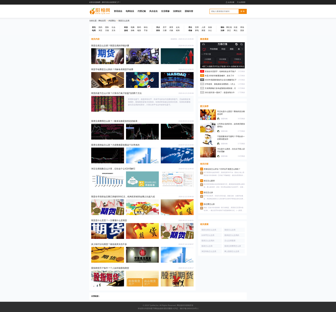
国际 (107, 27)
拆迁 (229, 30)
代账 (171, 30)
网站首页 (102, 21)
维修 (190, 30)
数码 (139, 27)
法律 (222, 30)
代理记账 (142, 11)
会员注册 (231, 2)
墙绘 (222, 27)
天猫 (107, 30)
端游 (139, 30)
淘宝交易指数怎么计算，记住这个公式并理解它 (113, 169)
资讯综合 (118, 11)
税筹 (178, 30)
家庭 (203, 30)
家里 (171, 27)
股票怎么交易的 (207, 241)
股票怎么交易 (206, 246)
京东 (113, 30)
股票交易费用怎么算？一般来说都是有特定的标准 (114, 121)
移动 (146, 27)
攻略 (132, 30)
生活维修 (165, 11)
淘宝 (100, 30)
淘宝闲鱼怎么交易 (208, 251)
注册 (165, 30)
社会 (113, 27)
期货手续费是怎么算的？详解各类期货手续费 (112, 69)
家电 (197, 30)
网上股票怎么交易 (231, 251)
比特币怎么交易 (207, 235)
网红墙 (229, 27)
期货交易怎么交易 (208, 230)
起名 (178, 27)
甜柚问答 (189, 11)
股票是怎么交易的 (231, 235)
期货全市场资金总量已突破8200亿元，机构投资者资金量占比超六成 (123, 196)
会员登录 (242, 2)
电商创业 (130, 11)
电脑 (132, 27)
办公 (210, 30)
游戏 (126, 30)
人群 (203, 27)
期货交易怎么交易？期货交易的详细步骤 (110, 45)
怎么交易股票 (229, 241)
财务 (158, 30)
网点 (235, 30)
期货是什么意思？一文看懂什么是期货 (109, 220)
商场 (242, 27)
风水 (158, 27)
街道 (235, 27)
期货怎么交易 (229, 230)
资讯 (94, 27)
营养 (197, 27)
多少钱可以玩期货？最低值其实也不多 (109, 244)
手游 (146, 30)
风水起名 (153, 11)
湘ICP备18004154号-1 (189, 308)
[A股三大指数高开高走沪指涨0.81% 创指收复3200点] (222, 64)
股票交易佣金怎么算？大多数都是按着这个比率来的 (115, 145)
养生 (190, 27)
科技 (126, 27)
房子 (165, 27)
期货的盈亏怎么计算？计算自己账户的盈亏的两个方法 (116, 93)
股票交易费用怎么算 (232, 246)
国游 (242, 30)
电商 (94, 30)
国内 (100, 27)
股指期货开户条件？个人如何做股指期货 (110, 268)
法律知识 (177, 11)
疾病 (210, 27)
